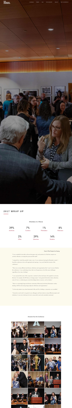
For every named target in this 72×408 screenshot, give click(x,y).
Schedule (32, 2)
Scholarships (49, 2)
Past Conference (64, 2)
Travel (37, 2)
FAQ (42, 2)
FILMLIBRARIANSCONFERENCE (7, 2)
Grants (56, 2)
